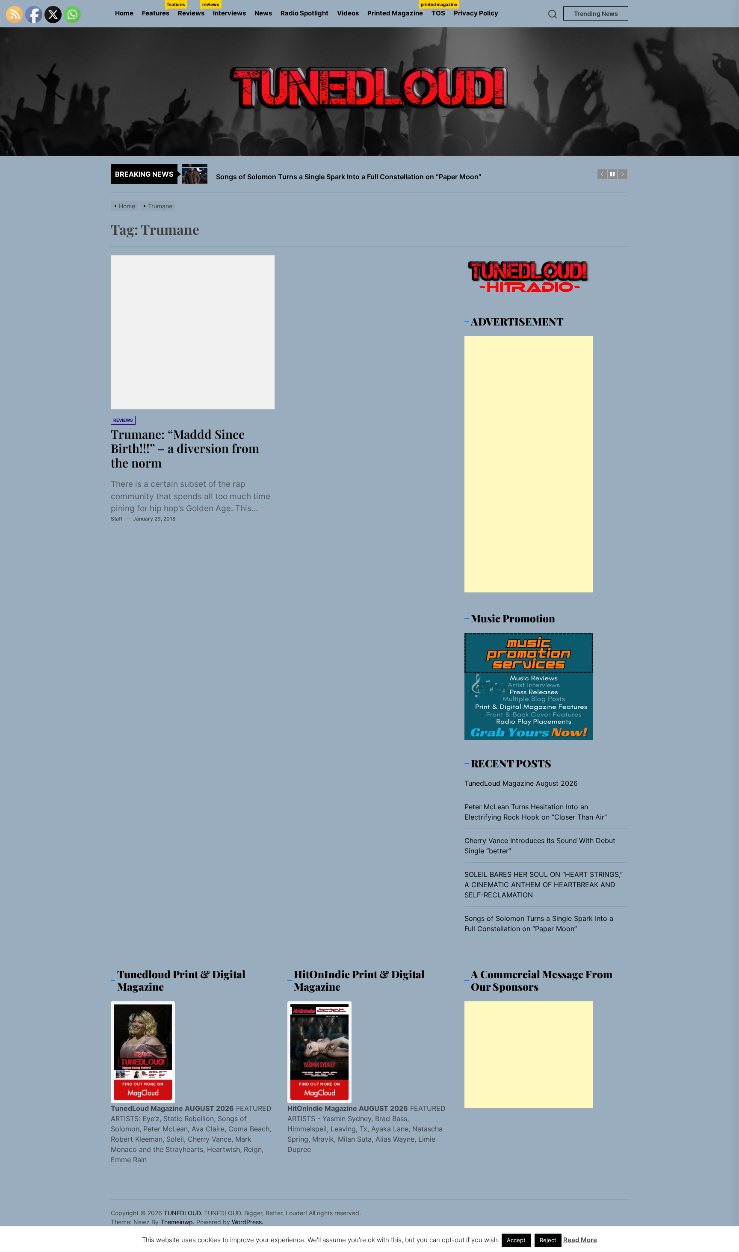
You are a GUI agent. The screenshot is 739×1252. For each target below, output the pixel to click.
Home (124, 13)
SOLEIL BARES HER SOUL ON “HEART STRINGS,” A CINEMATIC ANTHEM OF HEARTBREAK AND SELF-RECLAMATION (543, 884)
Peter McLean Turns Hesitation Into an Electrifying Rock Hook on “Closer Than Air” (535, 811)
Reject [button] (548, 1240)
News (263, 13)
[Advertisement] (528, 464)
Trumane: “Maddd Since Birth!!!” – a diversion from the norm (185, 448)
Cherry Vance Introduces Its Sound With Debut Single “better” (539, 845)
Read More (580, 1240)
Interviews (229, 13)
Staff (116, 518)
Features (158, 9)
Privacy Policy (476, 13)
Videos (348, 13)
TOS (438, 13)
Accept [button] (516, 1240)
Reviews (193, 9)
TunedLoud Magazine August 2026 (521, 783)
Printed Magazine (397, 9)
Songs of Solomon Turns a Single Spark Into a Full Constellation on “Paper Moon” (538, 923)
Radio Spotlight (304, 13)
